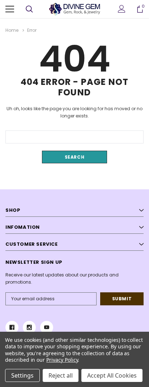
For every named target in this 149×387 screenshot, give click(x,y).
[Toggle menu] (9, 9)
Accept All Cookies (112, 375)
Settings (22, 375)
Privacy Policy (62, 359)
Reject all (60, 375)
